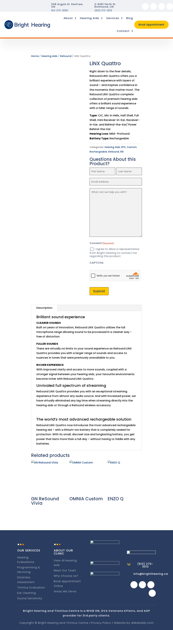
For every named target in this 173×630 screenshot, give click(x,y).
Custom (132, 147)
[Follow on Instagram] (153, 6)
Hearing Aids (89, 18)
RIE (122, 151)
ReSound (65, 56)
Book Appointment (151, 25)
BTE (123, 147)
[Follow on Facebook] (145, 6)
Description (44, 308)
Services (112, 18)
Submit (99, 291)
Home (35, 56)
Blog (129, 18)
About (68, 18)
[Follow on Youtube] (161, 6)
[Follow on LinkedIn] (169, 6)
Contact (123, 31)
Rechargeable (98, 151)
